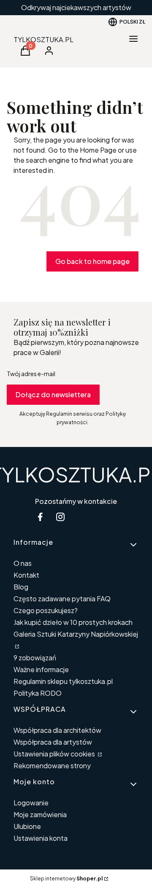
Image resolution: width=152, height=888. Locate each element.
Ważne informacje (41, 669)
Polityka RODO (38, 693)
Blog (21, 586)
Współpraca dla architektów (57, 730)
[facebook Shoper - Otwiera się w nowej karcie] (40, 516)
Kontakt (26, 574)
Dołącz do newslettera (53, 394)
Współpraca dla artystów (53, 741)
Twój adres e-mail (31, 373)
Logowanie (31, 802)
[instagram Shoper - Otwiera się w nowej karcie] (60, 516)
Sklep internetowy (66, 878)
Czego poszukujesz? (46, 610)
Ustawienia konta (41, 838)
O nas (23, 563)
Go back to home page (92, 261)
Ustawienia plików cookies (55, 753)
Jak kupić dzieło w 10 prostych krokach (73, 622)
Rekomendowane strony (52, 765)
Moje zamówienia (40, 814)
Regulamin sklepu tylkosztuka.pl (63, 681)
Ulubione (27, 826)
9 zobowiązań (35, 657)
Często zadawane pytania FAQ (62, 598)
